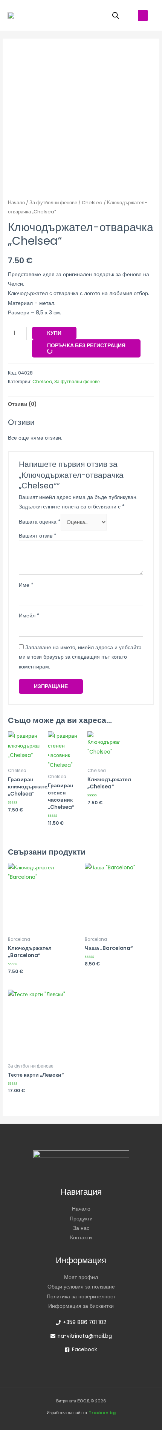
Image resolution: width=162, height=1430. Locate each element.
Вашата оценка (40, 522)
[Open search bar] (115, 15)
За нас (81, 1228)
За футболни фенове (53, 202)
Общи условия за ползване (81, 1286)
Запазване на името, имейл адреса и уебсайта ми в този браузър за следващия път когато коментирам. (80, 657)
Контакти (81, 1237)
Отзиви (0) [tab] (22, 404)
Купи (54, 333)
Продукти (81, 1218)
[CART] (89, 15)
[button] (143, 15)
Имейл (29, 615)
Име (26, 585)
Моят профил (81, 1277)
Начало (16, 202)
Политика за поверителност (81, 1296)
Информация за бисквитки (81, 1306)
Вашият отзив (38, 535)
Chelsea (92, 202)
